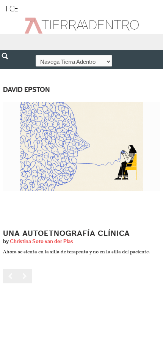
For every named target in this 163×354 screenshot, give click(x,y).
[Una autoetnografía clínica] (81, 146)
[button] (7, 72)
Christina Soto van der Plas (41, 241)
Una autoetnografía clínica (66, 233)
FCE (12, 8)
